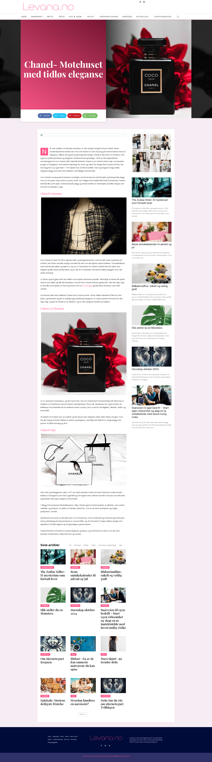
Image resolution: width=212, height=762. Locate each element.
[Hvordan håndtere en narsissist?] (83, 685)
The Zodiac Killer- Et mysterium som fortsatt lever (52, 575)
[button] (178, 17)
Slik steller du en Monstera (51, 611)
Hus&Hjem (105, 567)
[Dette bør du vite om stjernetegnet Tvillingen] (113, 685)
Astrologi (77, 545)
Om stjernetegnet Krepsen (52, 660)
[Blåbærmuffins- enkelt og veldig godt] (113, 556)
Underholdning (47, 567)
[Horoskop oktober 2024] (83, 594)
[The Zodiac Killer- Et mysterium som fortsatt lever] (53, 556)
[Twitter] (109, 745)
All (70, 545)
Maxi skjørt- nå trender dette (111, 660)
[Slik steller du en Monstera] (53, 594)
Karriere (105, 605)
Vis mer (82, 714)
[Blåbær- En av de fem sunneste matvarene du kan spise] (83, 643)
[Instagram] (144, 2)
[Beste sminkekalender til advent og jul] (83, 556)
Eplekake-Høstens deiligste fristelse (52, 702)
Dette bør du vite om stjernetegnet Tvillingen (112, 703)
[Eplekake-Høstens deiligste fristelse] (53, 685)
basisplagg (87, 285)
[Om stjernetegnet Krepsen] (53, 643)
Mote (104, 654)
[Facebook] (140, 2)
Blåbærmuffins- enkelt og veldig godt (111, 575)
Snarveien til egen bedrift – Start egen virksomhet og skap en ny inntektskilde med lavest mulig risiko (113, 619)
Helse (93, 545)
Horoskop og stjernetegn (107, 545)
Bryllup (86, 545)
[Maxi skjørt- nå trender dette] (113, 643)
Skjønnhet (75, 567)
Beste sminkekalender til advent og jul (83, 575)
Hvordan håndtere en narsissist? (83, 702)
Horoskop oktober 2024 (83, 611)
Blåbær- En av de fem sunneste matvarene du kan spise (83, 664)
